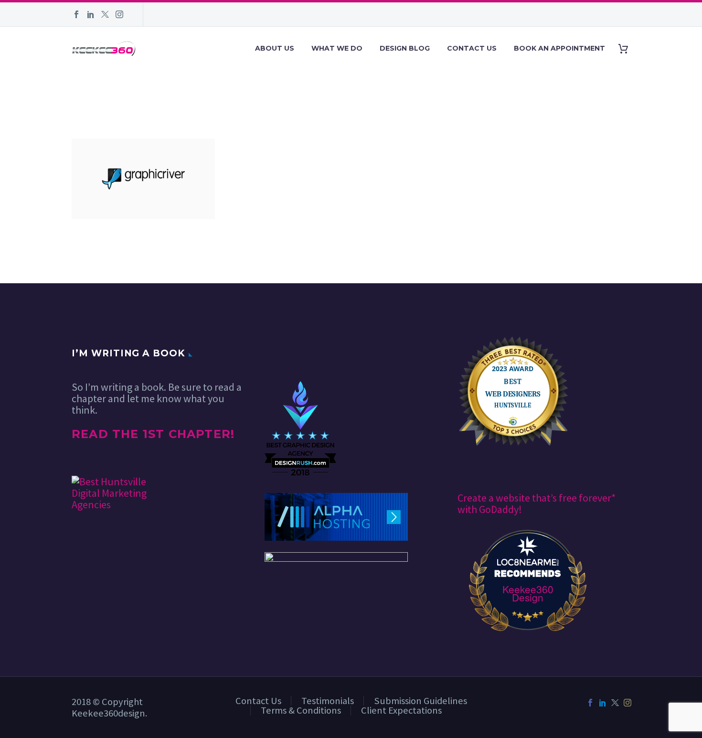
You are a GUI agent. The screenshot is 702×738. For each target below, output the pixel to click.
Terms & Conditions (301, 710)
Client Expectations (401, 710)
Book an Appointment (559, 48)
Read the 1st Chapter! (153, 434)
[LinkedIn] (91, 14)
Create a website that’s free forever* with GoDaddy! (536, 503)
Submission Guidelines (420, 701)
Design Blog (405, 48)
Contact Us (472, 48)
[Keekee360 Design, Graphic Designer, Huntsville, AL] (300, 352)
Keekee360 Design (527, 593)
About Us (274, 48)
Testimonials (327, 701)
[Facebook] (76, 14)
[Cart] (626, 48)
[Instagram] (119, 14)
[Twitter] (105, 14)
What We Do (336, 48)
